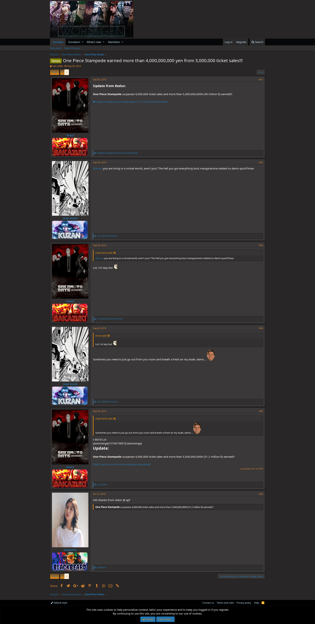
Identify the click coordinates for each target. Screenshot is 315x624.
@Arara (97, 168)
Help (256, 602)
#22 (261, 162)
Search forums (72, 48)
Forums (58, 42)
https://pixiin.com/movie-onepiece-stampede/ (122, 464)
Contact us (208, 602)
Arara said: (101, 335)
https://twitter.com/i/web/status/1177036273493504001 (132, 101)
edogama (70, 549)
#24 (261, 328)
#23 (261, 245)
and (107, 235)
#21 (261, 79)
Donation (74, 42)
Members (114, 42)
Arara (70, 135)
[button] (82, 42)
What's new (94, 42)
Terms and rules (225, 602)
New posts (55, 48)
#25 (261, 411)
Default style (60, 602)
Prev (55, 72)
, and (117, 152)
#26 (261, 494)
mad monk (70, 218)
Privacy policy (243, 602)
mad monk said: (104, 252)
